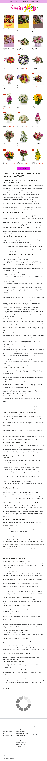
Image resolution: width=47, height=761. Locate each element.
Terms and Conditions (7, 731)
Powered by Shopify (6, 757)
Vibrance (33, 125)
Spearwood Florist (8, 755)
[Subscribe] (43, 726)
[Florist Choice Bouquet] (9, 21)
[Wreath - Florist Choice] (23, 60)
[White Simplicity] (23, 136)
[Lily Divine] (23, 41)
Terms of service (6, 758)
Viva (4, 162)
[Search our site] (37, 8)
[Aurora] (23, 78)
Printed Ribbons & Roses (8, 735)
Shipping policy (12, 758)
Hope (18, 106)
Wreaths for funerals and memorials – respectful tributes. (21, 748)
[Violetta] (9, 99)
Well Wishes (34, 162)
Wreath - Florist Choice (21, 67)
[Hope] (23, 99)
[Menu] (3, 8)
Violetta (4, 106)
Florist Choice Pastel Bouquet (8, 48)
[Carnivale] (9, 60)
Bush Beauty (34, 85)
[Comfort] (23, 118)
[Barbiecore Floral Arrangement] (38, 136)
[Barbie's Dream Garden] (38, 60)
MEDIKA (4, 143)
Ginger (33, 106)
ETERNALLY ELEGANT (7, 125)
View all (23, 168)
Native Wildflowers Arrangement (38, 28)
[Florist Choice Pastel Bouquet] (9, 41)
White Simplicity (20, 143)
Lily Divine (19, 48)
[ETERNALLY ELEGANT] (9, 118)
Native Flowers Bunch (21, 28)
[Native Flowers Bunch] (23, 21)
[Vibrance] (38, 118)
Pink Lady (4, 85)
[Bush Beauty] (38, 78)
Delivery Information (7, 726)
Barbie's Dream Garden (36, 67)
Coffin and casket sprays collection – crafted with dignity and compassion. (21, 742)
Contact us (5, 727)
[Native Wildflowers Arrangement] (38, 21)
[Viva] (9, 155)
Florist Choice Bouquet (7, 28)
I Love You (19, 162)
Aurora (18, 85)
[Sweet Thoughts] (38, 41)
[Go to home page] (23, 8)
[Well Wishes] (38, 155)
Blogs (4, 733)
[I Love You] (23, 155)
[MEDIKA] (9, 136)
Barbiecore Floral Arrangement (37, 143)
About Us (5, 729)
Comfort (18, 125)
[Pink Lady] (9, 78)
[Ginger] (38, 99)
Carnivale (4, 67)
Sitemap (4, 737)
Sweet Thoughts (35, 48)
